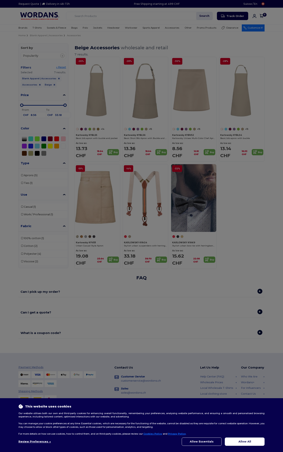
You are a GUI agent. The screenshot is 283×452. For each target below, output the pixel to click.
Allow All (244, 441)
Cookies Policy (152, 433)
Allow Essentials (202, 441)
